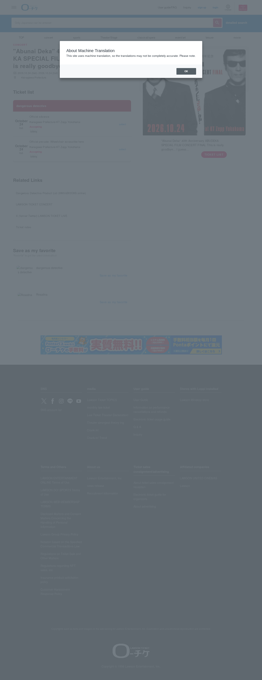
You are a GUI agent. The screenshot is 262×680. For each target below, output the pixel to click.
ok (186, 71)
